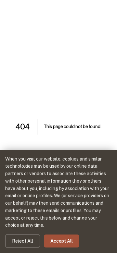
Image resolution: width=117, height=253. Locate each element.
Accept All (61, 241)
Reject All (22, 241)
